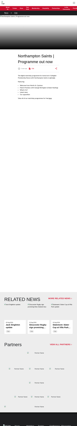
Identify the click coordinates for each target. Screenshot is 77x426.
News (6, 13)
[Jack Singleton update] (15, 318)
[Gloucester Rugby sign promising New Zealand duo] (38, 318)
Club (15, 13)
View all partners (60, 344)
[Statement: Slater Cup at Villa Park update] (62, 318)
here (50, 98)
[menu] (74, 3)
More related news (59, 298)
